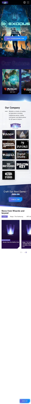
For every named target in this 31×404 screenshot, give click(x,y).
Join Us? (25, 401)
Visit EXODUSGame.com (15, 38)
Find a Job (15, 199)
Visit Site (12, 92)
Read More (4, 220)
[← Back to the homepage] (5, 2)
